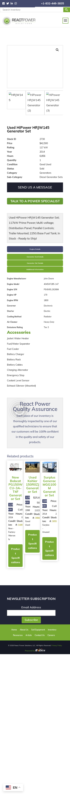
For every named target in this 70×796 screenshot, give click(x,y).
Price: (20, 504)
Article (29, 635)
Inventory (52, 629)
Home (14, 629)
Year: (11, 513)
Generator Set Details (35, 263)
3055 (54, 521)
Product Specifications (15, 555)
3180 (20, 525)
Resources (18, 635)
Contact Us (40, 635)
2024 (10, 517)
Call (20, 509)
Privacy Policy (56, 645)
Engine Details (35, 249)
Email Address (31, 607)
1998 (27, 510)
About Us (24, 629)
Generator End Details (35, 257)
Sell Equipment (38, 629)
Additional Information (35, 269)
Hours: (19, 513)
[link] (4, 3)
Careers (51, 635)
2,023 (37, 510)
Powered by (30, 651)
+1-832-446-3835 (52, 3)
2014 (44, 514)
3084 (37, 518)
